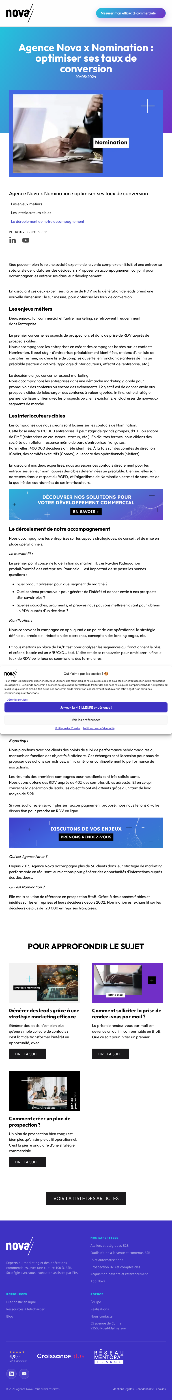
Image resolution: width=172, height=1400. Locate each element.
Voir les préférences (86, 720)
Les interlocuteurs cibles (31, 212)
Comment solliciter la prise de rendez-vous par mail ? (126, 1013)
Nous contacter (102, 1316)
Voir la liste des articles (86, 1198)
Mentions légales (123, 1389)
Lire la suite (27, 1054)
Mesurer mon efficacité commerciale (131, 13)
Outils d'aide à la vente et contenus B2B (120, 1252)
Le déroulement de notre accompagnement (47, 221)
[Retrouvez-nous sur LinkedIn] (12, 240)
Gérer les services (17, 699)
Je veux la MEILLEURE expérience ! (86, 707)
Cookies (161, 1389)
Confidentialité (145, 1389)
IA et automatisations (106, 1259)
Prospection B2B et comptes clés (115, 1267)
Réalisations (99, 1309)
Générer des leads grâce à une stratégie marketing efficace (44, 1013)
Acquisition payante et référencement (119, 1274)
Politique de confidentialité (98, 728)
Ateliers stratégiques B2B (109, 1245)
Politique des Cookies (67, 728)
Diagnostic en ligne (21, 1302)
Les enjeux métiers (26, 203)
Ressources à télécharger (25, 1309)
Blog (9, 1316)
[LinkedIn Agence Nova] (11, 1374)
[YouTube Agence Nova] (24, 1374)
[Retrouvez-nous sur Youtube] (25, 240)
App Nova (97, 1281)
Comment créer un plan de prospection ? (40, 1121)
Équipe (95, 1302)
